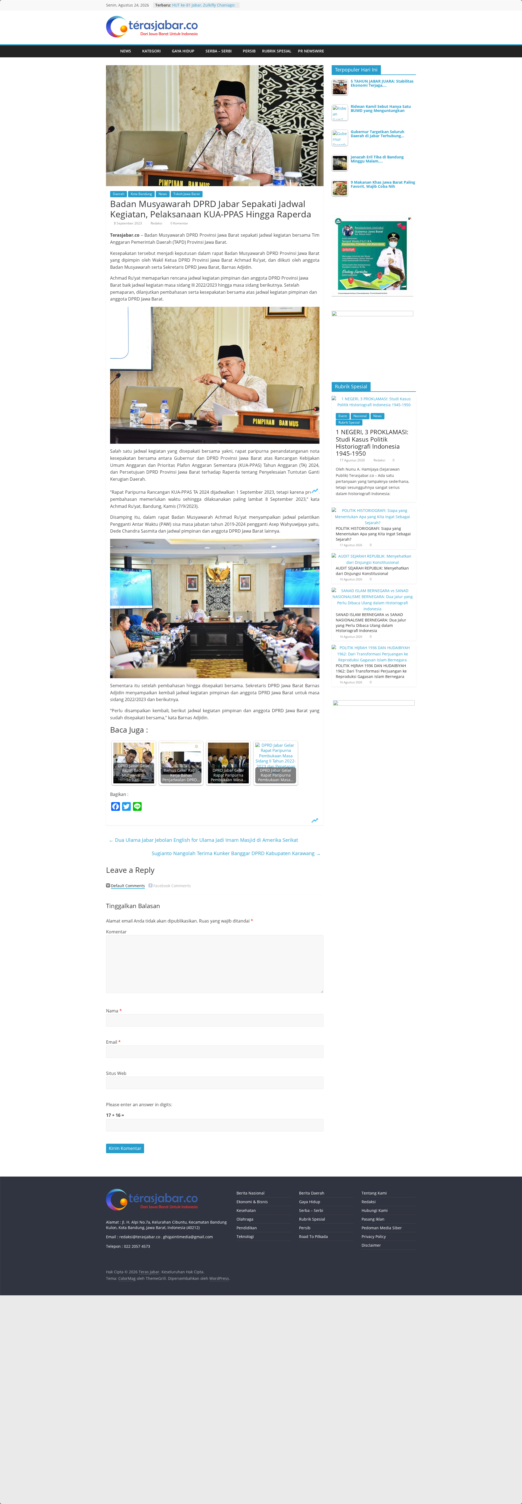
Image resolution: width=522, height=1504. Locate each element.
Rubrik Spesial (276, 51)
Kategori (151, 51)
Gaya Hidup (183, 51)
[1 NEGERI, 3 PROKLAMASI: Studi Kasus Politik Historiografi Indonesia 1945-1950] (374, 398)
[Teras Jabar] (111, 51)
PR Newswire (311, 51)
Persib (249, 51)
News (125, 51)
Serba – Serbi (219, 51)
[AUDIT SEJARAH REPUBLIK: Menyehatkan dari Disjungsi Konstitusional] (372, 556)
